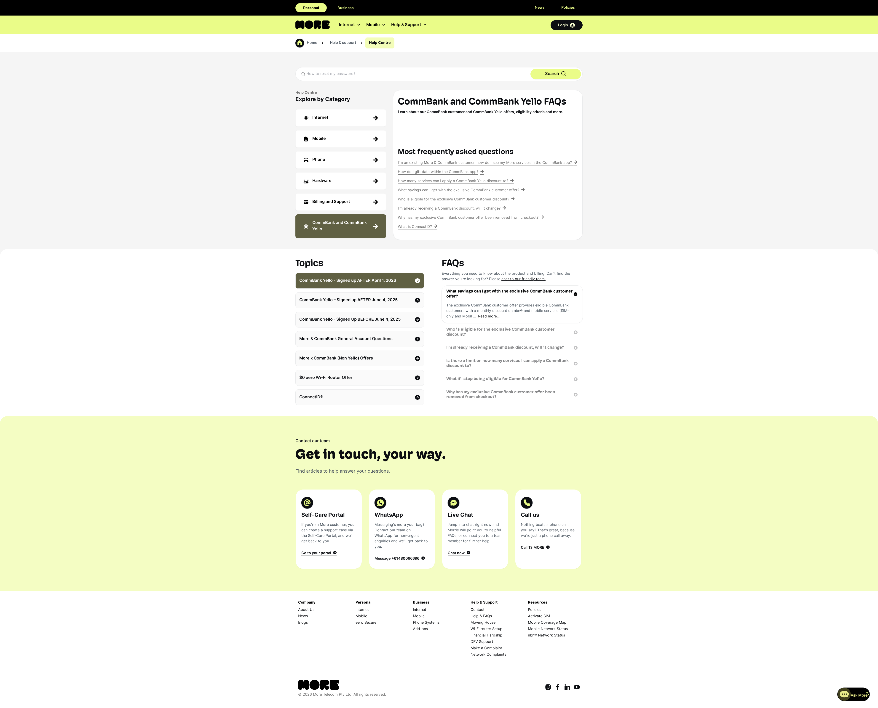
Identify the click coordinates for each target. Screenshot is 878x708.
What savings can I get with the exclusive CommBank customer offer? (509, 294)
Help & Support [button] (406, 25)
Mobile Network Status (548, 629)
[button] (853, 694)
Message (397, 559)
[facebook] (558, 687)
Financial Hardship (486, 635)
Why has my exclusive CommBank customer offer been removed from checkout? (500, 394)
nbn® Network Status (546, 635)
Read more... (489, 316)
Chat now (457, 553)
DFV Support (482, 642)
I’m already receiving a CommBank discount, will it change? (505, 348)
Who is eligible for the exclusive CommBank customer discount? (500, 332)
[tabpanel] (512, 345)
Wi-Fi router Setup (486, 629)
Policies (568, 8)
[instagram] (548, 687)
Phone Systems (426, 623)
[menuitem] (350, 25)
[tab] (340, 118)
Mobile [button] (373, 25)
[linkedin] (567, 687)
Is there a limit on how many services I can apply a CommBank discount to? (507, 363)
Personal (311, 8)
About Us (306, 610)
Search (552, 74)
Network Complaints (488, 655)
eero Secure (366, 623)
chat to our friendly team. (523, 279)
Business (345, 8)
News (540, 8)
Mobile (361, 616)
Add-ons (420, 629)
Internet (362, 610)
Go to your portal (317, 553)
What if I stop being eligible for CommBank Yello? (495, 379)
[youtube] (577, 687)
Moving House (483, 623)
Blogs (303, 623)
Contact (478, 610)
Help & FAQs (481, 616)
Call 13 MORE (533, 548)
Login (563, 25)
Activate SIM (539, 616)
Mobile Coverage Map (547, 623)
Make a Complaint (486, 648)
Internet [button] (347, 25)
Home (312, 43)
